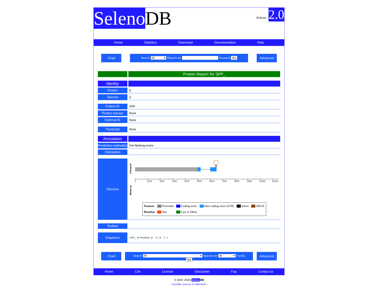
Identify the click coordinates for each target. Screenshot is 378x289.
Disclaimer (202, 271)
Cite (138, 271)
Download (185, 42)
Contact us (265, 271)
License (167, 271)
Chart (111, 58)
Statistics (150, 42)
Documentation (225, 42)
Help (260, 42)
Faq (234, 271)
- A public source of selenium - (189, 284)
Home (118, 42)
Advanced (267, 58)
